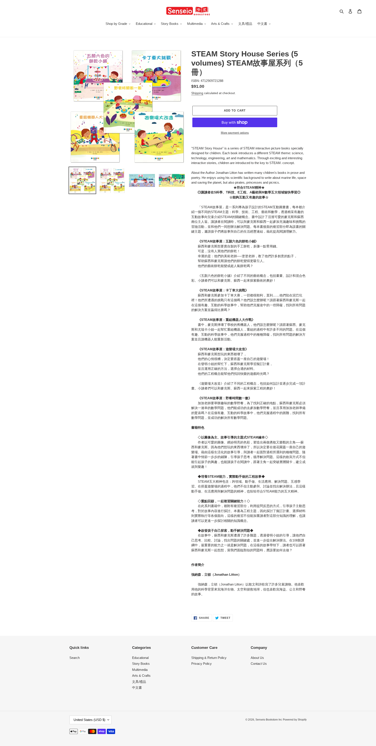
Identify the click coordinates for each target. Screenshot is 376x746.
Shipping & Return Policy (209, 658)
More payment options (235, 132)
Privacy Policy (201, 663)
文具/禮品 (139, 681)
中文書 (137, 687)
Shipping (197, 93)
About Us (257, 658)
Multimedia (140, 670)
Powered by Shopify (295, 719)
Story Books (141, 663)
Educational (140, 658)
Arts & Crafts (141, 675)
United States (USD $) (89, 720)
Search (74, 658)
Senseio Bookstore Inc (268, 719)
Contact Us (259, 663)
